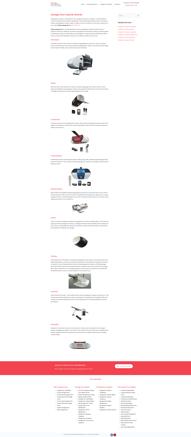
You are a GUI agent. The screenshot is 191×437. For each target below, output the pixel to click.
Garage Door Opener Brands (126, 40)
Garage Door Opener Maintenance (127, 34)
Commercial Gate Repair (127, 390)
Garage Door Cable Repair (85, 399)
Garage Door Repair (82, 387)
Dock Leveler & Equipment (128, 414)
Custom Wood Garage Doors (65, 395)
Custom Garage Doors (63, 392)
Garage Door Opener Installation (127, 26)
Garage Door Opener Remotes (126, 37)
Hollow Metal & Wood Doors (129, 405)
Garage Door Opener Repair (126, 29)
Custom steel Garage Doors (65, 401)
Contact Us (117, 4)
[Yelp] (114, 435)
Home (83, 4)
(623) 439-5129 (131, 5)
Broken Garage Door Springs (86, 395)
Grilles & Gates (125, 412)
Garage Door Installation (64, 390)
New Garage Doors (92, 4)
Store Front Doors (126, 410)
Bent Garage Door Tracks (85, 403)
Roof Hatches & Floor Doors (129, 420)
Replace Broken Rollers (84, 397)
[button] (124, 366)
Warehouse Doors (126, 401)
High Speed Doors (126, 418)
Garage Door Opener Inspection (127, 32)
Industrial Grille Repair (127, 397)
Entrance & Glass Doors (127, 407)
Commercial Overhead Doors (129, 399)
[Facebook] (111, 435)
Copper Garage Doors (63, 407)
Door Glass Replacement (128, 427)
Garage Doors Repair (106, 4)
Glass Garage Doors (62, 410)
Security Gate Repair (126, 403)
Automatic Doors (125, 416)
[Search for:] (129, 15)
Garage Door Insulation (85, 418)
